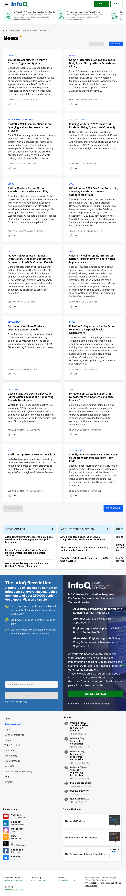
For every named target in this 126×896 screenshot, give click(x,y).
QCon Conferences (14, 734)
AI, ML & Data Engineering (20, 120)
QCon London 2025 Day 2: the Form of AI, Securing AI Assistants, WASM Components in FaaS (93, 191)
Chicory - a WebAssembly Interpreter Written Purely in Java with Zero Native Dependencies (92, 259)
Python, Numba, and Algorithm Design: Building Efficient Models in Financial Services (25, 553)
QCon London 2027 (80, 799)
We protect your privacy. (16, 702)
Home (7, 718)
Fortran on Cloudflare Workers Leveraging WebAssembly (26, 328)
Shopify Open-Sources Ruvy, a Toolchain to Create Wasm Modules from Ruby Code (93, 458)
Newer (97, 44)
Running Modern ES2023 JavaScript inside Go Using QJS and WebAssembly (92, 126)
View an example (35, 599)
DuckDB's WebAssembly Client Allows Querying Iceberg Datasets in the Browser (30, 127)
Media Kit (9, 766)
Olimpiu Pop (75, 164)
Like (14, 104)
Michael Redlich (77, 231)
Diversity (8, 782)
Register (101, 4)
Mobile (72, 55)
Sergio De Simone (78, 99)
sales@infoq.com (38, 880)
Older (114, 44)
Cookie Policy (91, 885)
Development (14, 322)
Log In (8, 729)
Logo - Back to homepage (19, 4)
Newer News (14, 508)
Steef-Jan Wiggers (18, 231)
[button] (31, 695)
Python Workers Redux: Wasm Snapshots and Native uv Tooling (28, 190)
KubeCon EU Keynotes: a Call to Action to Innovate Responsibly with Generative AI (92, 329)
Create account (12, 724)
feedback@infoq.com (13, 880)
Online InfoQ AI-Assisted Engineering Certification (78, 771)
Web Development (78, 120)
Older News (112, 508)
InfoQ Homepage (11, 30)
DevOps (11, 251)
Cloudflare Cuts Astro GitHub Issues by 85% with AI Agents (84, 559)
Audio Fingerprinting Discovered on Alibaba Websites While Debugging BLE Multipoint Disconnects (29, 540)
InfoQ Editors (11, 750)
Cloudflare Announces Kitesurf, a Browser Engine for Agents (27, 61)
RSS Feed (21, 38)
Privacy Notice (92, 883)
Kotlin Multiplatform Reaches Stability (31, 454)
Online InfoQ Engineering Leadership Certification (77, 755)
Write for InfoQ (12, 745)
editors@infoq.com (66, 880)
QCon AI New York (79, 791)
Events (7, 740)
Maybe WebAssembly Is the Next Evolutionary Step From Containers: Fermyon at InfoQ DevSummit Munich (30, 259)
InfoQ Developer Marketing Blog (18, 774)
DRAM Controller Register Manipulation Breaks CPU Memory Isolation (26, 565)
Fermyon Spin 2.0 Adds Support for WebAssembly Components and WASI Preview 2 (91, 397)
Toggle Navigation (6, 4)
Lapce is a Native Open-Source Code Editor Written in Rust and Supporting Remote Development (30, 397)
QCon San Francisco (80, 783)
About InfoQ (10, 755)
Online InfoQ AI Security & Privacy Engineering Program (80, 727)
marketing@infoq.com (13, 889)
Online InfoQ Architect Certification (77, 741)
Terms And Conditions (110, 883)
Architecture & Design (77, 529)
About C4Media (12, 761)
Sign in (116, 4)
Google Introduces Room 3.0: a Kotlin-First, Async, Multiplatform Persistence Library (92, 63)
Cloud (11, 55)
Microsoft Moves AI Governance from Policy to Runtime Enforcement (84, 549)
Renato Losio (14, 99)
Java (71, 184)
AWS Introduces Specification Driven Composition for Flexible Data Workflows (82, 538)
